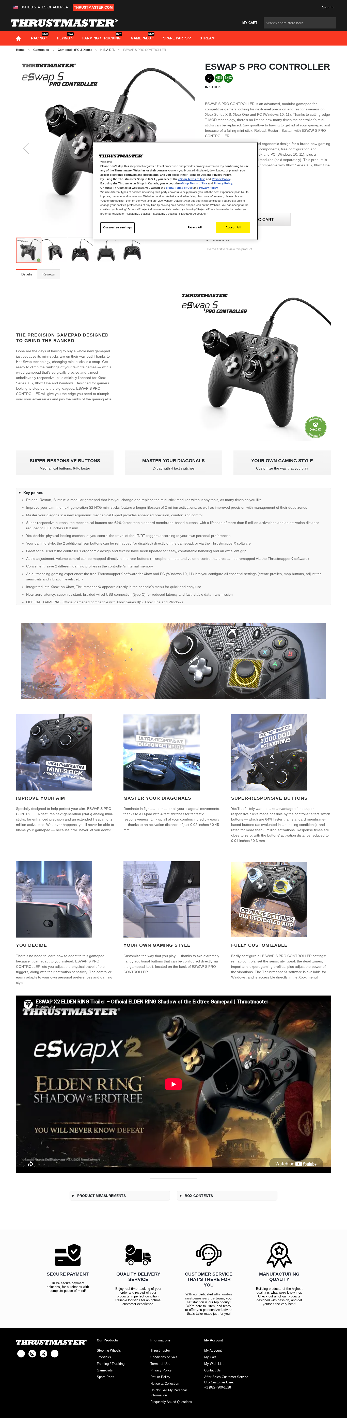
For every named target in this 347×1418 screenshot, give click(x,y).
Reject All (195, 227)
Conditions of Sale (163, 1357)
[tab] (26, 274)
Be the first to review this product (229, 249)
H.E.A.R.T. (107, 50)
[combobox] (300, 22)
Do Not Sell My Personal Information (168, 1392)
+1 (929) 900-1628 (217, 1387)
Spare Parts (105, 1377)
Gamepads (41, 50)
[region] (175, 191)
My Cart (210, 1357)
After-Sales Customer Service (226, 1377)
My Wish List (214, 1364)
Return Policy (160, 1377)
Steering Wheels (109, 1350)
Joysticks (104, 1357)
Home (20, 50)
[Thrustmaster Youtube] (54, 1353)
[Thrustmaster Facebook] (21, 1353)
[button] (42, 7)
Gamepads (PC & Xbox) (75, 50)
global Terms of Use (179, 187)
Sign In (327, 7)
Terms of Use (160, 1364)
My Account (213, 1350)
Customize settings (117, 227)
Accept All (233, 227)
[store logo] (64, 23)
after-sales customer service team (208, 1296)
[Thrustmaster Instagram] (32, 1353)
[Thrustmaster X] (43, 1353)
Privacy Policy (161, 1370)
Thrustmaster (160, 1350)
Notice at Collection (164, 1383)
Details (26, 274)
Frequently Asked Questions (171, 1402)
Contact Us (212, 1370)
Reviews (48, 274)
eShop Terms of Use (191, 179)
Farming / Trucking (110, 1364)
